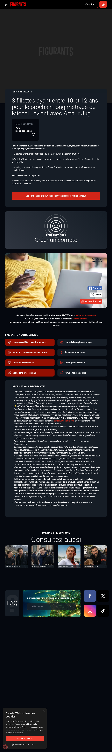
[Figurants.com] (18, 4)
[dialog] (25, 728)
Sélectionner (38, 606)
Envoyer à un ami (93, 301)
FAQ (12, 603)
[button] (25, 744)
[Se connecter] (103, 4)
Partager (97, 288)
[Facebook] (90, 596)
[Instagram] (90, 611)
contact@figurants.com (64, 421)
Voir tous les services (86, 315)
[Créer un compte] (56, 230)
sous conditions (79, 319)
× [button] (43, 711)
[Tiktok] (103, 611)
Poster (98, 295)
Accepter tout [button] (24, 738)
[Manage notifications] (5, 746)
